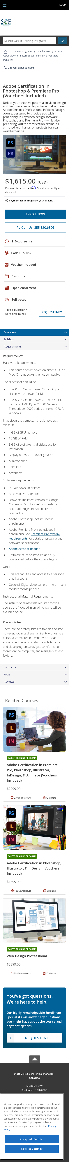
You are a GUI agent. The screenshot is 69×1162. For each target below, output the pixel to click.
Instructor (10, 667)
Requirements (13, 346)
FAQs (7, 674)
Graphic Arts (43, 51)
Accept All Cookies (32, 1139)
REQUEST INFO (52, 312)
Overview (10, 332)
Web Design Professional (27, 956)
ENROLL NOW (35, 214)
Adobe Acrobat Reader (24, 549)
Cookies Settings (32, 1148)
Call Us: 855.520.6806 (18, 67)
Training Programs (22, 51)
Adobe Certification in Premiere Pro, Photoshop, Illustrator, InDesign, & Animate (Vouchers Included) (32, 773)
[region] (31, 1126)
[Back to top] (34, 1073)
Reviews (9, 681)
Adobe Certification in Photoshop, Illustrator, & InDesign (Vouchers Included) (34, 868)
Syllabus (9, 339)
